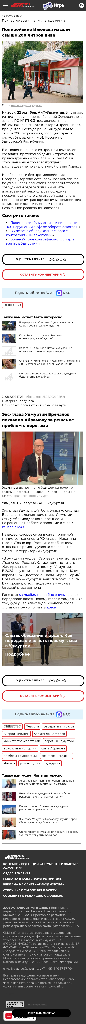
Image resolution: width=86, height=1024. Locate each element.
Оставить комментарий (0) (43, 274)
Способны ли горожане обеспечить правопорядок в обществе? (41, 337)
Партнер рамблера (37, 1004)
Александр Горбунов (26, 105)
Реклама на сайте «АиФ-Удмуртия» (33, 884)
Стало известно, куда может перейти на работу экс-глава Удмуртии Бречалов (48, 833)
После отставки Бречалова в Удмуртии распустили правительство (43, 808)
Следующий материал (41, 1013)
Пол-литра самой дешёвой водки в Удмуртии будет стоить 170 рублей (47, 375)
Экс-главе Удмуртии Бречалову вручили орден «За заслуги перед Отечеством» (48, 821)
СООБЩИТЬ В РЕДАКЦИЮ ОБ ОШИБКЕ (33, 896)
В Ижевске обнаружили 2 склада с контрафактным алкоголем (37, 233)
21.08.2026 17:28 (13, 397)
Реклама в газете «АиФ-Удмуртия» (32, 879)
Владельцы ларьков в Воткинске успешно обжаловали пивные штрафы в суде (45, 349)
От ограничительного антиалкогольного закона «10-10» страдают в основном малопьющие (49, 362)
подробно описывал (54, 595)
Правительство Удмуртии (32, 496)
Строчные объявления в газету (30, 890)
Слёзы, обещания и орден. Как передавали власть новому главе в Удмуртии (41, 640)
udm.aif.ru (27, 595)
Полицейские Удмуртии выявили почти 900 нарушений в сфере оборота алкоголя (42, 225)
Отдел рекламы (16, 873)
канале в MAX (13, 527)
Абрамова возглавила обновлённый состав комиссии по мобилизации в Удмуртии (46, 782)
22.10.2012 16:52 (12, 16)
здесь (51, 607)
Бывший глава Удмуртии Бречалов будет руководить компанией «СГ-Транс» (45, 795)
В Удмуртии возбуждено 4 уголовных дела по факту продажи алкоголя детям (48, 324)
